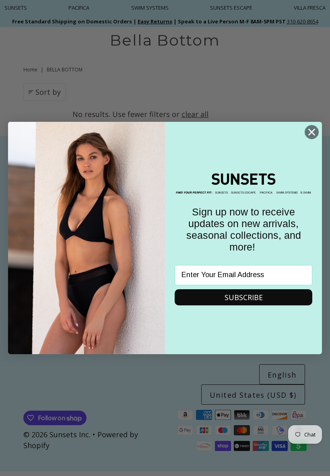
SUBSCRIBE (244, 297)
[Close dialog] (312, 132)
